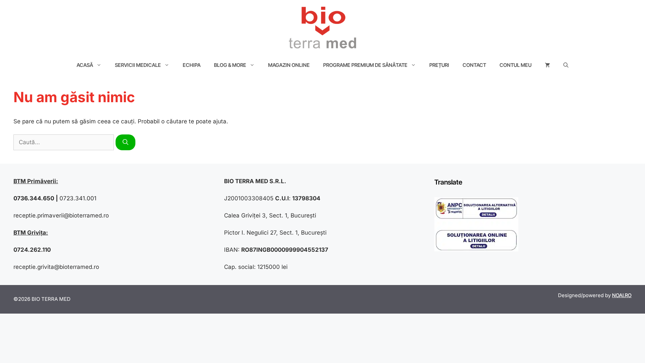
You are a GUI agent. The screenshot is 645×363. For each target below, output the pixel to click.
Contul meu (515, 65)
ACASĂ (85, 65)
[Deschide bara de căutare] (566, 65)
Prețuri (439, 65)
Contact (474, 65)
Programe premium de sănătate (365, 65)
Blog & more (230, 65)
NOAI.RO (622, 295)
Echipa (192, 65)
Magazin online (289, 65)
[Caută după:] (64, 142)
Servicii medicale (138, 65)
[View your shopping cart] (547, 65)
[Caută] (125, 142)
